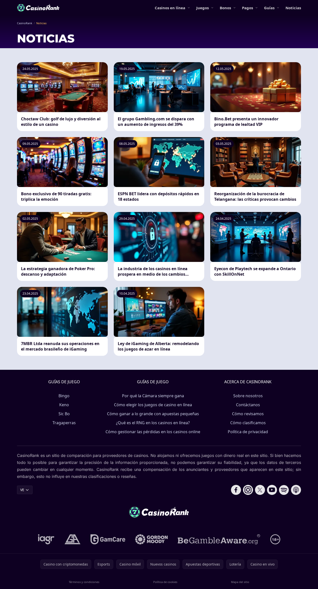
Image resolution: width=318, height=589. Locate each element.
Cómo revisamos (248, 413)
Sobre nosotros (248, 395)
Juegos (202, 7)
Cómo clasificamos (248, 422)
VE (22, 489)
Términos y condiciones (84, 582)
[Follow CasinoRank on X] (260, 490)
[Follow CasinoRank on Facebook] (236, 490)
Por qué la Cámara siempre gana (153, 395)
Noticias (293, 7)
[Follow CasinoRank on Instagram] (248, 490)
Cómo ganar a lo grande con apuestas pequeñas (153, 413)
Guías (269, 7)
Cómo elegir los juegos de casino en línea (153, 404)
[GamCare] (107, 539)
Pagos (247, 7)
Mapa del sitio (240, 582)
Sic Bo (64, 413)
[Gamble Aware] (219, 539)
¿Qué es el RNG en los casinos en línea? (153, 422)
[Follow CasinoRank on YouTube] (272, 490)
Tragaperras (64, 422)
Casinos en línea (170, 7)
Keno (64, 404)
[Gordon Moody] (151, 539)
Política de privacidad (248, 431)
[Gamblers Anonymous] (72, 539)
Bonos (225, 7)
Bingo (64, 395)
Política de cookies (165, 582)
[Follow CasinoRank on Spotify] (284, 490)
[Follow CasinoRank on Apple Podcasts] (296, 490)
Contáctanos (248, 404)
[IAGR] (46, 539)
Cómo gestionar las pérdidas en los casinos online (153, 431)
